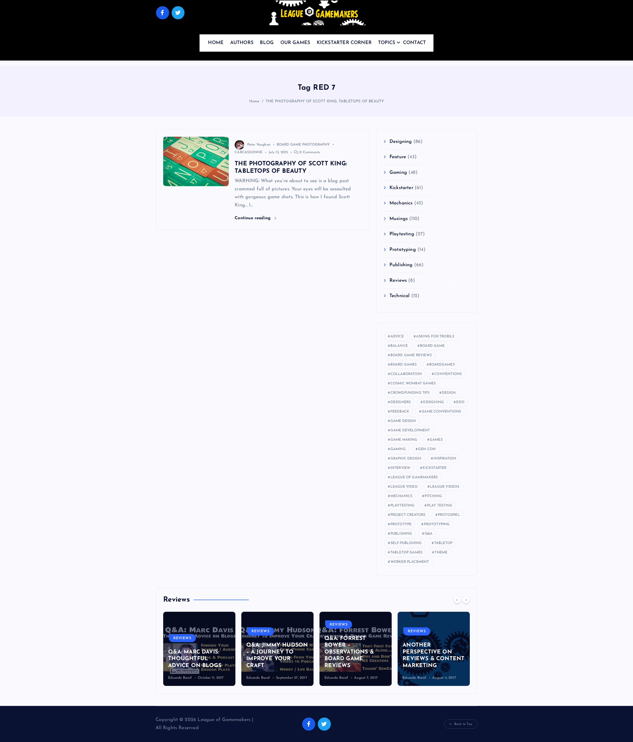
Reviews (398, 280)
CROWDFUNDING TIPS (410, 393)
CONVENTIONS (448, 374)
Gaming (398, 172)
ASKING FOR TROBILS (435, 336)
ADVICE (397, 336)
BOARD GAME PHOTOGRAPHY (303, 145)
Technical (399, 296)
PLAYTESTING (402, 505)
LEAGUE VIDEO (404, 487)
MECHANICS (401, 496)
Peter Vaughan (259, 145)
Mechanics (401, 203)
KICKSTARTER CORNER (344, 43)
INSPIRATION (444, 458)
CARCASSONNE (248, 152)
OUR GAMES (295, 43)
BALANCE (399, 346)
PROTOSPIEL (449, 515)
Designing (400, 141)
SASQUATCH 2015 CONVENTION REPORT (435, 659)
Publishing (401, 265)
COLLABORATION (406, 374)
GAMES (436, 440)
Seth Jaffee (420, 678)
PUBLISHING (401, 534)
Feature (397, 157)
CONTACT (414, 43)
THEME (441, 552)
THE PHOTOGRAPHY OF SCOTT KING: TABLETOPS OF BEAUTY (325, 101)
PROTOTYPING (437, 524)
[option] (208, 649)
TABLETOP (443, 543)
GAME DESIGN (403, 421)
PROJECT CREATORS (408, 515)
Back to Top (463, 724)
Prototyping (402, 249)
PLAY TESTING (439, 505)
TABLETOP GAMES (406, 552)
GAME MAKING (403, 440)
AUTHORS (241, 43)
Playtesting (401, 234)
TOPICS (386, 43)
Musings (398, 219)
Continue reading (253, 218)
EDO (460, 402)
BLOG (267, 43)
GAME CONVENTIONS (441, 412)
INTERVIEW (400, 468)
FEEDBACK (399, 412)
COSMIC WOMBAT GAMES (413, 383)
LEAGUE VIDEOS (444, 487)
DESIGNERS (400, 402)
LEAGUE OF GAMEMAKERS (414, 477)
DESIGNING (433, 402)
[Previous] (457, 600)
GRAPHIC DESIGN (405, 458)
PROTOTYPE (401, 524)
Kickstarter (401, 188)
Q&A (429, 534)
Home (254, 101)
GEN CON (427, 449)
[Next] (466, 600)
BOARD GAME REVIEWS (411, 355)
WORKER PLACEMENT (409, 562)
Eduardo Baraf (189, 678)
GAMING (398, 449)
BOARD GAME (432, 346)
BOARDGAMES (442, 365)
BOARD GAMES (403, 365)
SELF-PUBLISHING (406, 543)
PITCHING (433, 496)
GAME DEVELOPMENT (410, 430)
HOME (216, 43)
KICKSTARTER (434, 468)
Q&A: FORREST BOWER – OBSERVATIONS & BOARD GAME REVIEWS (280, 652)
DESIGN (449, 393)
